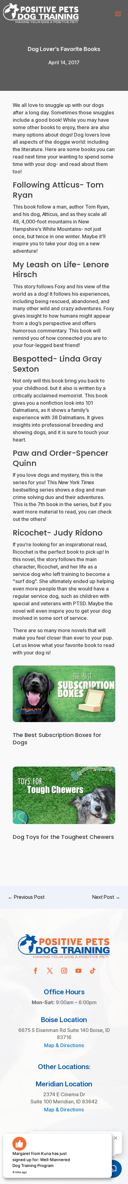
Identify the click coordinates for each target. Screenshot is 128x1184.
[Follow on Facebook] (35, 971)
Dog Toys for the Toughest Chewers (63, 837)
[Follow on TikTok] (92, 971)
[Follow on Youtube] (78, 971)
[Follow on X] (50, 971)
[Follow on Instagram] (64, 971)
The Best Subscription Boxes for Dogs (57, 738)
